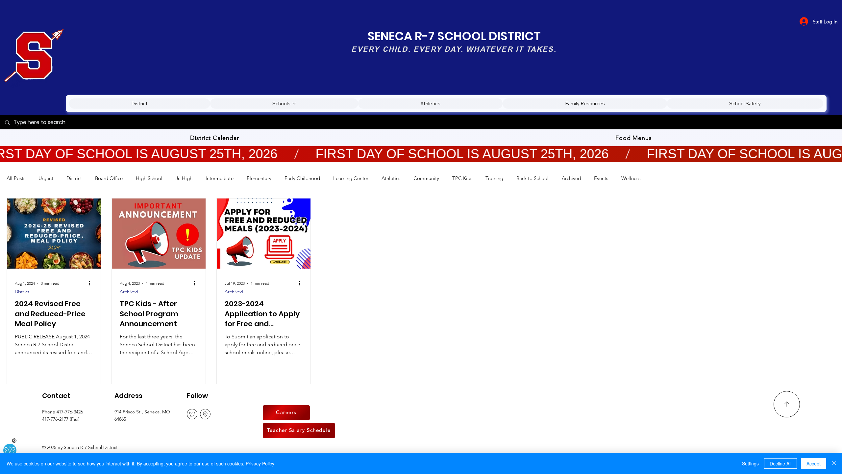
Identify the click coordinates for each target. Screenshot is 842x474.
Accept (813, 463)
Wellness (630, 178)
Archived (571, 178)
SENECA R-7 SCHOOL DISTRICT (454, 36)
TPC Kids (462, 178)
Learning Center (350, 178)
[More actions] (92, 283)
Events (601, 178)
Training (494, 178)
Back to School (532, 178)
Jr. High (184, 178)
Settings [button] (750, 463)
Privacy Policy (260, 463)
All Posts (16, 178)
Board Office (109, 178)
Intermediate (220, 178)
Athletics (391, 178)
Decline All (780, 463)
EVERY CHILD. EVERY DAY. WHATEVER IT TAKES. (453, 49)
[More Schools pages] (294, 103)
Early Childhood (302, 178)
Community (426, 178)
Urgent (45, 178)
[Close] (834, 463)
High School (149, 178)
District (74, 178)
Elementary (259, 178)
